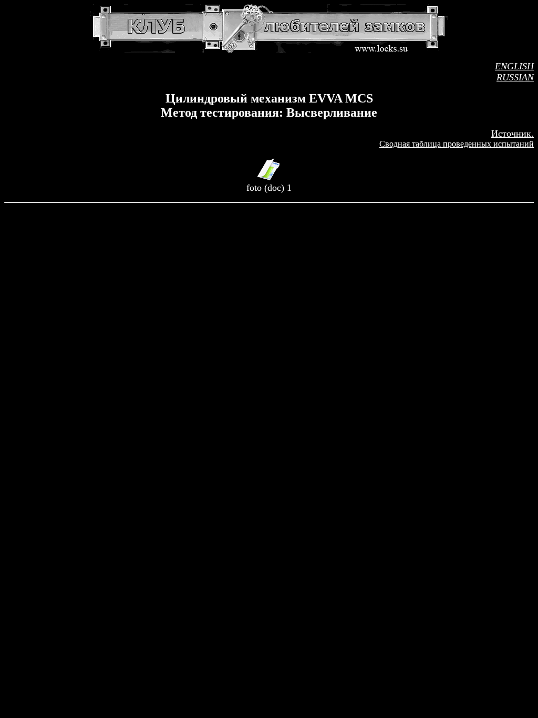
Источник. (512, 133)
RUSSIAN (515, 77)
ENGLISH (514, 66)
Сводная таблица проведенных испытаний (456, 143)
